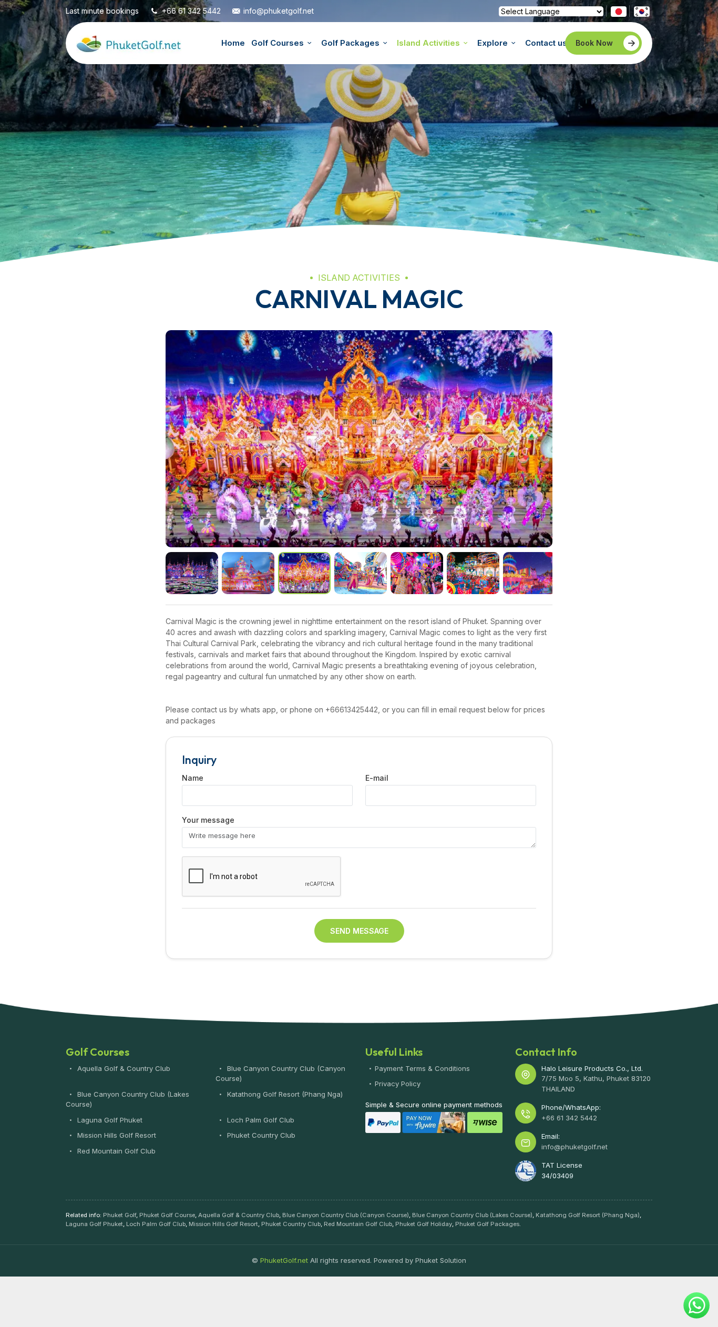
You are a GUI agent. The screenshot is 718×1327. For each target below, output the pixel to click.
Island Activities (428, 43)
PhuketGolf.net (128, 43)
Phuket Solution (440, 1260)
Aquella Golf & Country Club (122, 1068)
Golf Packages (350, 43)
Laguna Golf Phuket (108, 1120)
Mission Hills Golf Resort (115, 1135)
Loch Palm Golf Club (259, 1120)
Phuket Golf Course (167, 1215)
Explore (492, 43)
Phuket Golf (119, 1215)
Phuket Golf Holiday (423, 1224)
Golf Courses (277, 43)
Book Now (594, 42)
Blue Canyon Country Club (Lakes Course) (472, 1215)
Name (192, 777)
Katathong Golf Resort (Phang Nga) (284, 1094)
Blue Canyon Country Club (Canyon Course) (345, 1215)
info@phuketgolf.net (278, 10)
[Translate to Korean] (642, 10)
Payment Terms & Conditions (422, 1068)
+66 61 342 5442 (191, 10)
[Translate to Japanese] (619, 10)
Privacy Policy (397, 1083)
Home (233, 43)
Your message (208, 819)
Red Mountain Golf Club (115, 1151)
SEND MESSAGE (359, 930)
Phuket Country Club (260, 1135)
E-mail (376, 777)
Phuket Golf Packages (487, 1224)
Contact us (546, 43)
